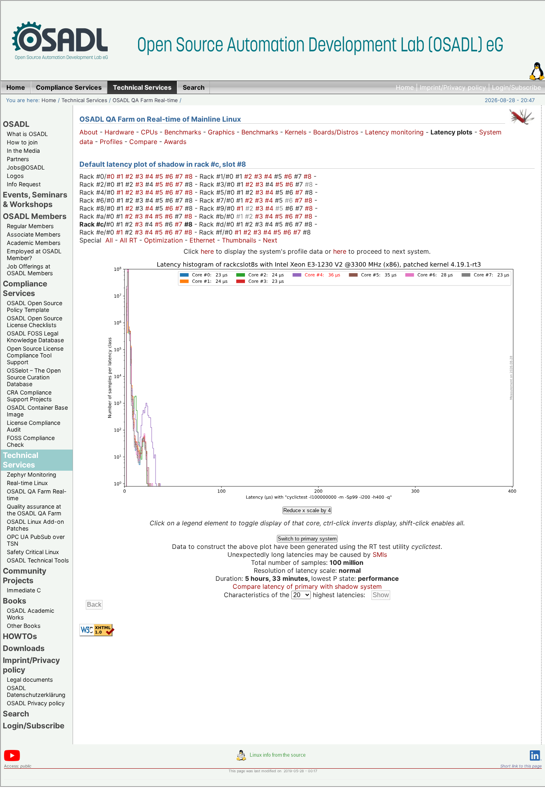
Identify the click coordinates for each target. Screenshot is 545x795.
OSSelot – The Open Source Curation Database (34, 377)
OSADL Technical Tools (38, 560)
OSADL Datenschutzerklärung (36, 691)
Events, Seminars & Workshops (35, 199)
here (207, 251)
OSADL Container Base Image (37, 411)
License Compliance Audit (33, 426)
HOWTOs (20, 636)
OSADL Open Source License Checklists (34, 321)
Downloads (24, 648)
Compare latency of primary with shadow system (307, 586)
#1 (121, 176)
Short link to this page (521, 765)
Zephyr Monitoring (31, 474)
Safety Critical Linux (33, 551)
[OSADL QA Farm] (522, 126)
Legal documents (30, 679)
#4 (150, 176)
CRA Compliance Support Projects (29, 395)
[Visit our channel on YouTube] (12, 760)
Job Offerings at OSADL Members (30, 269)
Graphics (221, 132)
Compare (143, 142)
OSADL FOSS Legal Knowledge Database (35, 336)
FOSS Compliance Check (31, 441)
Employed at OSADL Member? (34, 254)
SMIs (380, 554)
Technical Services (84, 100)
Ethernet (202, 240)
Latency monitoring (394, 132)
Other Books (24, 625)
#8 (190, 176)
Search (16, 713)
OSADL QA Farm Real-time (145, 100)
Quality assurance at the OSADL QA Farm (34, 510)
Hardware (119, 132)
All (109, 240)
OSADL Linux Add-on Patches (35, 525)
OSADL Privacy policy (36, 703)
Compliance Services (25, 288)
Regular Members (30, 226)
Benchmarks (182, 132)
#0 (112, 176)
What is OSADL (27, 133)
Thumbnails (239, 240)
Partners (18, 159)
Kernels (295, 132)
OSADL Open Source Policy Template (34, 306)
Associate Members (34, 234)
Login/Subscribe (516, 87)
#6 (170, 176)
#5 (160, 176)
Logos (15, 175)
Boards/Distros (335, 132)
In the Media (23, 150)
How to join (22, 142)
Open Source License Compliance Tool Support (35, 355)
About (88, 132)
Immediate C (24, 590)
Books (14, 601)
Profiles (111, 142)
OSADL (16, 124)
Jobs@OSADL (26, 167)
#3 (140, 176)
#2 (130, 176)
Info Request (24, 184)
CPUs (149, 132)
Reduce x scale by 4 (307, 510)
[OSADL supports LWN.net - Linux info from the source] (273, 758)
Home (405, 87)
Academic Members (34, 242)
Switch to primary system (307, 539)
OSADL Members (35, 216)
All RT (128, 240)
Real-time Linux (27, 482)
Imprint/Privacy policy (453, 87)
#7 (180, 176)
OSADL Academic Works (30, 614)
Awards (175, 142)
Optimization (163, 240)
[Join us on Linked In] (536, 762)
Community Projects (24, 575)
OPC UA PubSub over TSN (36, 540)
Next (270, 240)
